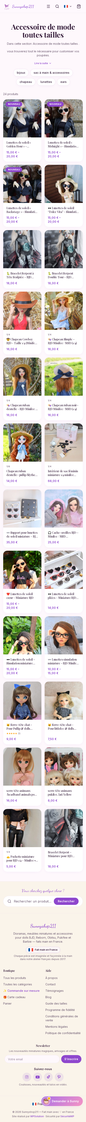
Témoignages (54, 990)
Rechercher (66, 901)
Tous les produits (14, 978)
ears (63, 81)
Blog (48, 997)
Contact (50, 984)
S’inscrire (71, 1059)
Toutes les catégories (17, 984)
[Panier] (79, 6)
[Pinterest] (59, 1077)
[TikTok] (48, 1077)
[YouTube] (37, 1077)
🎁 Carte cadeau (14, 997)
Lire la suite (41, 63)
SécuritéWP (67, 1116)
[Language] (68, 6)
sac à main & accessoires (51, 72)
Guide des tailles (56, 1003)
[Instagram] (26, 1077)
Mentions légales (56, 1026)
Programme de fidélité (60, 1010)
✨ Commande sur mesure (21, 990)
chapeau (26, 81)
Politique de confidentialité (63, 1033)
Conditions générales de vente (61, 1018)
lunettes (46, 81)
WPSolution (37, 1116)
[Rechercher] (57, 6)
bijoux (21, 72)
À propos (51, 978)
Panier (7, 1003)
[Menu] (48, 6)
